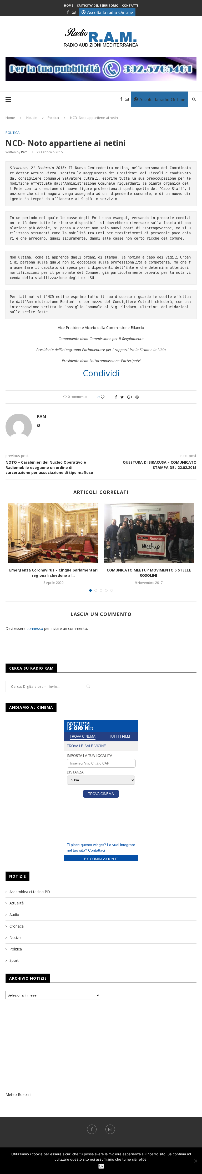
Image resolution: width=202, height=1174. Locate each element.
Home (68, 5)
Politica (53, 117)
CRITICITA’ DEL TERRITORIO (97, 5)
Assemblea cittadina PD (29, 891)
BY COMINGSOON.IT (101, 859)
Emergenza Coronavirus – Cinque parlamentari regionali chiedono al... (53, 573)
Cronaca (16, 926)
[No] (195, 1160)
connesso (35, 628)
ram (24, 152)
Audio (14, 914)
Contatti (130, 5)
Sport (14, 960)
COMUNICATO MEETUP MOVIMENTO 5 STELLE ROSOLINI (149, 573)
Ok (101, 1166)
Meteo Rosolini (18, 1094)
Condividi (101, 373)
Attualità (16, 902)
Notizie (31, 117)
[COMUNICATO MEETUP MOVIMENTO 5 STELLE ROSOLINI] (149, 533)
